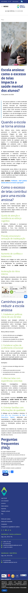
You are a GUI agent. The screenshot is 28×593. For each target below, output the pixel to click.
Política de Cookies (5, 519)
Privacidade (23, 587)
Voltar (5, 474)
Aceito (4, 590)
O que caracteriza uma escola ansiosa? (11, 463)
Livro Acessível (15, 1)
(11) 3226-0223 (7, 543)
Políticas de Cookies (14, 587)
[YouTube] (6, 530)
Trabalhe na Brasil (5, 511)
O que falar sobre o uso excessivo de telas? (13, 461)
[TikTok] (8, 530)
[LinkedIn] (10, 530)
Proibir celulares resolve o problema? (11, 468)
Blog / (2, 19)
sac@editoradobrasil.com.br (10, 562)
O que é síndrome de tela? (8, 451)
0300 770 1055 (7, 541)
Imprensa (3, 508)
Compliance (4, 524)
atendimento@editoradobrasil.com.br (12, 545)
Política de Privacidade (6, 521)
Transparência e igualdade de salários (10, 526)
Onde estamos (4, 506)
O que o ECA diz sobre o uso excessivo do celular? (14, 458)
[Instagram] (1, 530)
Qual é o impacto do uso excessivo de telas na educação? (13, 455)
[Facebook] (3, 530)
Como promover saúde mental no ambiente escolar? (12, 465)
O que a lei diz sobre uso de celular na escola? (13, 460)
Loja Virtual (4, 498)
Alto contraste (4, 1)
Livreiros (3, 503)
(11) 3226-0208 (15, 11)
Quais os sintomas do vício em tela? (11, 453)
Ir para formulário (7, 547)
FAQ (2, 514)
